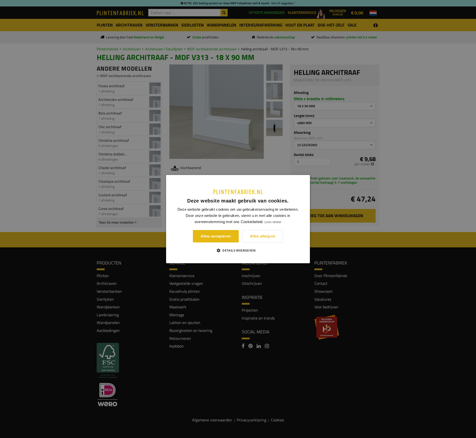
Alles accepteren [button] (216, 236)
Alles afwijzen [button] (262, 236)
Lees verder (273, 222)
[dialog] (238, 219)
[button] (238, 250)
